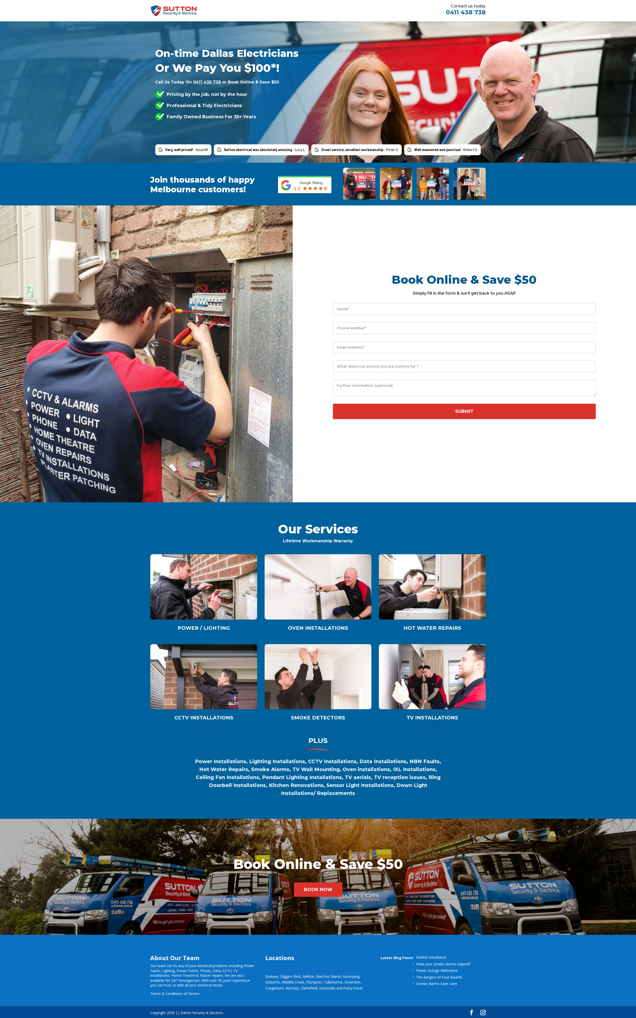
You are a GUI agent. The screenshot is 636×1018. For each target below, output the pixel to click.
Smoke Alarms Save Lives (436, 983)
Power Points (187, 970)
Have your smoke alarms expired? (443, 964)
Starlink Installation (431, 957)
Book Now (318, 889)
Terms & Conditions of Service (174, 993)
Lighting (168, 970)
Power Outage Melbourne (437, 970)
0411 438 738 (466, 12)
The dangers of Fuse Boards (439, 977)
